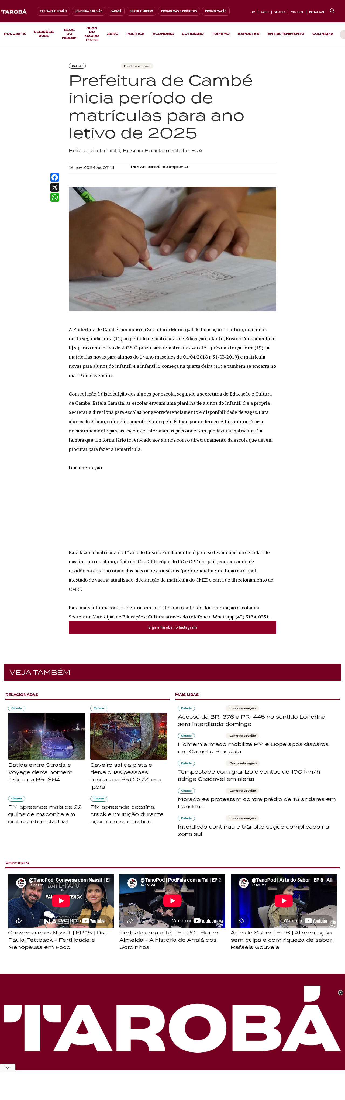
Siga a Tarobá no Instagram (172, 627)
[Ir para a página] (332, 11)
